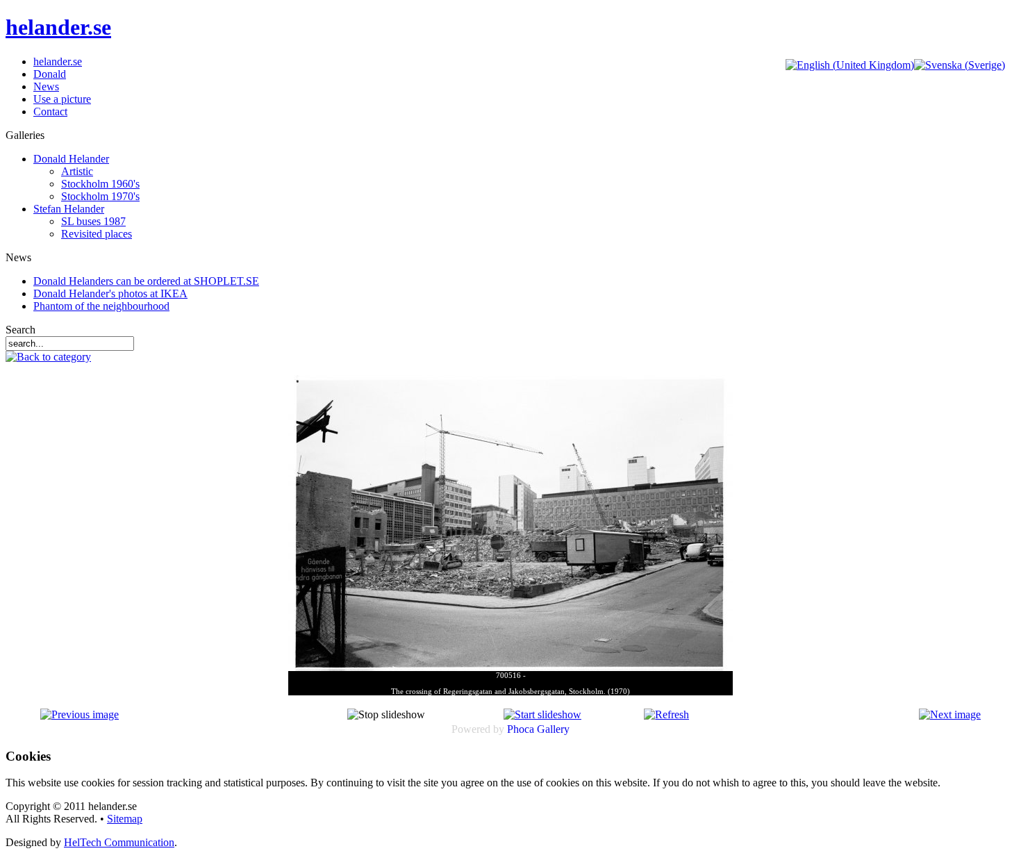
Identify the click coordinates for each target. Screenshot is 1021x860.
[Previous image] (79, 714)
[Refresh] (666, 714)
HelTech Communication (119, 842)
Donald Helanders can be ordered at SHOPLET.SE (146, 281)
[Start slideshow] (542, 714)
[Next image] (950, 714)
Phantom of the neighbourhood (101, 306)
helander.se (58, 27)
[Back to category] (48, 357)
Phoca (520, 729)
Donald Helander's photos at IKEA (110, 293)
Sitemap (124, 819)
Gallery (553, 729)
